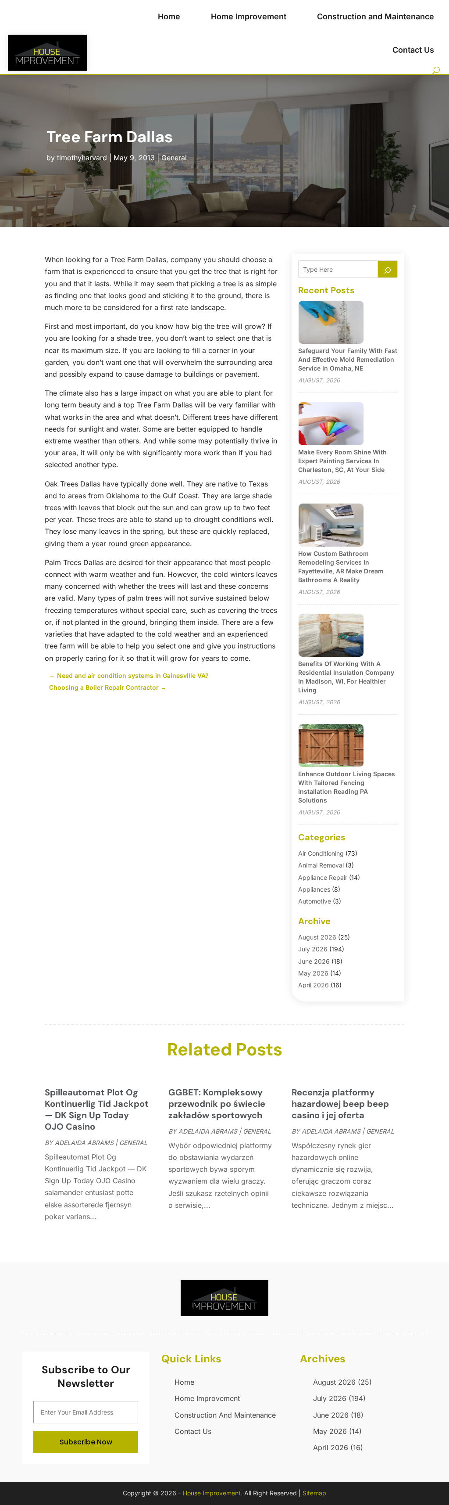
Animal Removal (321, 865)
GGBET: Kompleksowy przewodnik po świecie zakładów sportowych (216, 1104)
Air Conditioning (321, 853)
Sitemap (314, 1493)
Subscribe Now (86, 1442)
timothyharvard (82, 157)
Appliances (314, 889)
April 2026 (313, 985)
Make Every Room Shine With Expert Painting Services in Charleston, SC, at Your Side (342, 460)
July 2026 (313, 949)
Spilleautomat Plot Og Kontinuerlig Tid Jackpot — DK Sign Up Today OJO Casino (97, 1109)
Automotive (314, 901)
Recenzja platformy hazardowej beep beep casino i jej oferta (340, 1104)
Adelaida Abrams (84, 1142)
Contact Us (413, 49)
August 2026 (317, 937)
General (174, 157)
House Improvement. (212, 1493)
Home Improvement (248, 16)
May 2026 (313, 973)
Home (169, 16)
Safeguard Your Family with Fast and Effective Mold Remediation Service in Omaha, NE (347, 359)
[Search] (388, 269)
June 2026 (314, 961)
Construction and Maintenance (375, 16)
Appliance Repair (322, 877)
